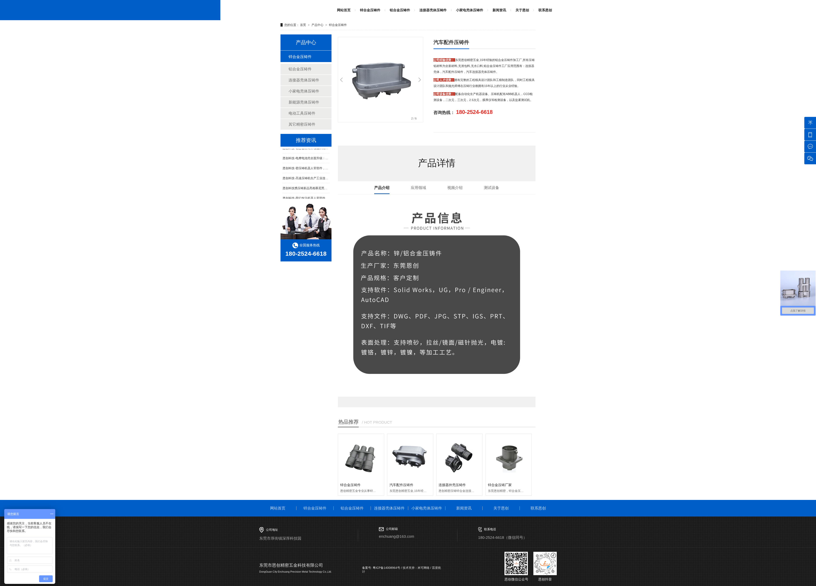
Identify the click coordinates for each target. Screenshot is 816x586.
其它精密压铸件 (302, 124)
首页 (303, 25)
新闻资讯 (499, 10)
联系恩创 (545, 10)
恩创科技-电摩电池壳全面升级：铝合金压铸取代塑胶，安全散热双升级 (329, 153)
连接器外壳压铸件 (452, 485)
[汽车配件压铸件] (410, 457)
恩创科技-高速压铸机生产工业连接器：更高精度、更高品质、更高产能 (329, 173)
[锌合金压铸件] (361, 457)
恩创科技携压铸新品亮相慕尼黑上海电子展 (311, 183)
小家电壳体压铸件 (469, 10)
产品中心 (317, 25)
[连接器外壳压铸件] (459, 457)
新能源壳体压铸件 (304, 102)
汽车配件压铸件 (401, 485)
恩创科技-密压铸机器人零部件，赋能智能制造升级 (316, 163)
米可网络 (423, 567)
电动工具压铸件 (302, 113)
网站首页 (344, 10)
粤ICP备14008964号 (386, 567)
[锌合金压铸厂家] (509, 457)
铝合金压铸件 (400, 10)
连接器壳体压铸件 (433, 10)
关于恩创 (522, 10)
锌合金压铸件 (370, 10)
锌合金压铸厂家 (500, 485)
